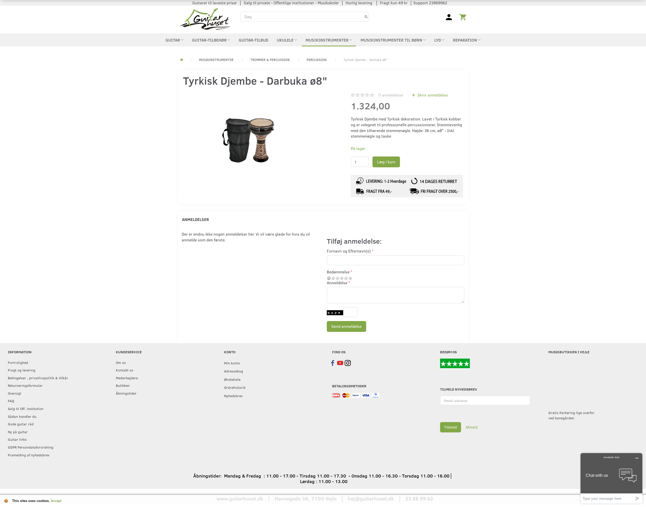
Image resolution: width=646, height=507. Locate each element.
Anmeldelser (195, 219)
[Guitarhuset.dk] (205, 18)
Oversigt (14, 393)
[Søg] (366, 16)
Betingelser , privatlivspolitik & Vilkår (38, 377)
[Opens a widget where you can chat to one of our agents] (611, 478)
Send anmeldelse (346, 326)
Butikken (123, 385)
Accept (56, 501)
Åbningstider (126, 393)
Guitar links (17, 439)
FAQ (11, 400)
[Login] (449, 17)
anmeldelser (390, 95)
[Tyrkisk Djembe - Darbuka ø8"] (248, 139)
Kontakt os (124, 369)
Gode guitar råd (21, 423)
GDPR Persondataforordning (30, 447)
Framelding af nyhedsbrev (28, 454)
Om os (121, 362)
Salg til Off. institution (25, 408)
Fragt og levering (21, 369)
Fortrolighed (18, 362)
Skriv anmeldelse (432, 95)
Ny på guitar (18, 431)
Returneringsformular (25, 385)
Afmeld (472, 427)
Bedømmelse (338, 271)
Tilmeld (450, 427)
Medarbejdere (127, 377)
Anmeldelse (337, 282)
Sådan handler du (22, 416)
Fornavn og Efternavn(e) (349, 251)
